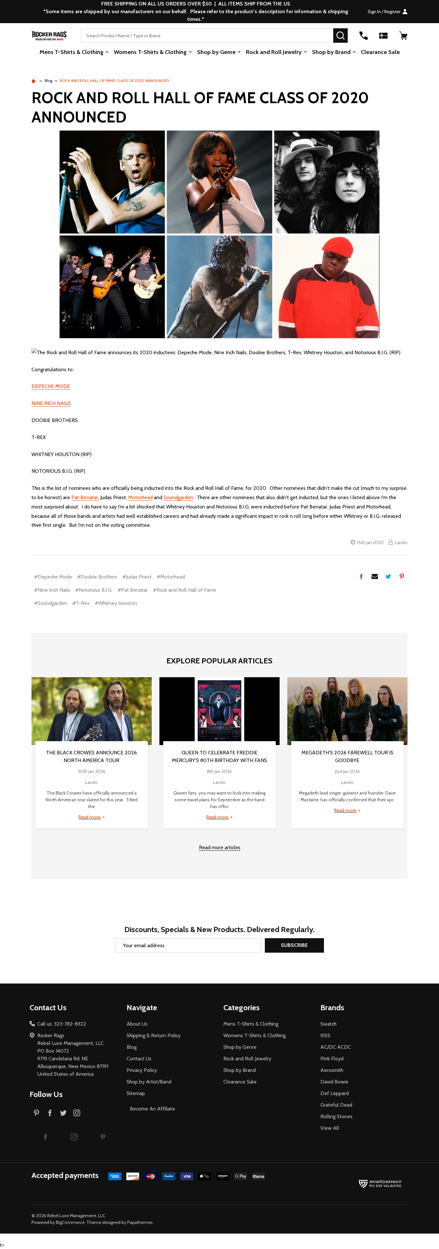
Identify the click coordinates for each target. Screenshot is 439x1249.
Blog (132, 1047)
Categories (241, 1007)
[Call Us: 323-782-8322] (363, 35)
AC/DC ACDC (335, 1047)
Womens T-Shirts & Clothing (150, 52)
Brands (332, 1007)
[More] (107, 52)
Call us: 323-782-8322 (61, 1024)
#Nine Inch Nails (52, 590)
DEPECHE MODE (50, 386)
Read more (89, 817)
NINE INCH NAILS (51, 403)
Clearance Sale (380, 52)
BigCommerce (70, 1222)
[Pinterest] (402, 576)
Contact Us (139, 1059)
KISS (325, 1035)
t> (204, 624)
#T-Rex (81, 603)
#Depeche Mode (53, 577)
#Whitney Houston (116, 603)
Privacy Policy (142, 1070)
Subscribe (294, 945)
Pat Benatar (84, 497)
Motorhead (140, 497)
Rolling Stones (336, 1116)
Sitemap (136, 1093)
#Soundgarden (50, 603)
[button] (45, 1136)
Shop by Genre (216, 52)
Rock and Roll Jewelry (274, 52)
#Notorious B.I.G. (93, 590)
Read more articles (219, 847)
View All (329, 1128)
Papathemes (140, 1222)
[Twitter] (388, 576)
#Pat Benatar (133, 590)
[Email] (375, 576)
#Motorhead (171, 577)
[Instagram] (77, 1113)
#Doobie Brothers (97, 577)
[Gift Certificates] (383, 35)
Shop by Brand (331, 52)
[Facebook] (361, 576)
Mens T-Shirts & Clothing (71, 52)
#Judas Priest (137, 577)
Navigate (142, 1007)
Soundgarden (178, 497)
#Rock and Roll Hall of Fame (184, 590)
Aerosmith (331, 1070)
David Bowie (334, 1082)
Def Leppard (334, 1093)
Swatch (328, 1024)
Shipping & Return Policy (154, 1035)
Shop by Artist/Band (149, 1082)
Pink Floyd (332, 1059)
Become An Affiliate (152, 1109)
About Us (137, 1024)
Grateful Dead (336, 1105)
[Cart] (403, 35)
